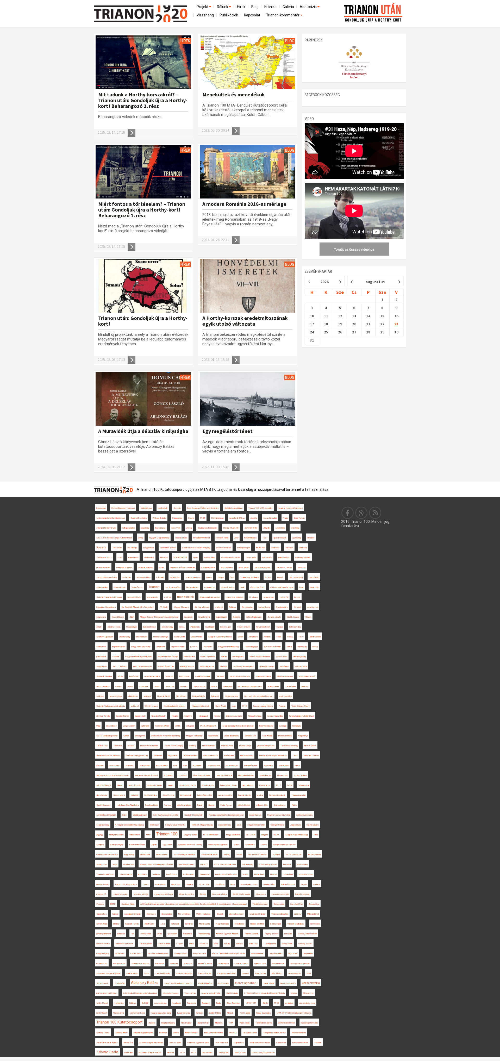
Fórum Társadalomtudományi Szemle (228, 953)
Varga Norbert (129, 726)
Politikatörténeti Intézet (259, 1042)
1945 (295, 755)
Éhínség (99, 765)
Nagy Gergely (120, 587)
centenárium (223, 963)
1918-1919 (251, 1003)
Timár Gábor (186, 1023)
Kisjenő (280, 577)
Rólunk (223, 7)
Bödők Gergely (293, 617)
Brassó (211, 805)
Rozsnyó (163, 1033)
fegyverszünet (276, 953)
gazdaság (296, 538)
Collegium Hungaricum (106, 607)
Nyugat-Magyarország (159, 538)
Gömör (126, 736)
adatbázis (161, 647)
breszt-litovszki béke (149, 745)
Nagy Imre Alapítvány (141, 647)
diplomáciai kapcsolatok (210, 597)
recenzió (169, 676)
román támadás (270, 518)
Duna (191, 943)
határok (267, 637)
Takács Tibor (102, 745)
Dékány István (114, 627)
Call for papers (312, 825)
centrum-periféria (208, 656)
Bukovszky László (228, 785)
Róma (208, 577)
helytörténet (207, 1052)
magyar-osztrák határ (163, 894)
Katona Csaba (301, 666)
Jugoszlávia (295, 825)
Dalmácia (289, 548)
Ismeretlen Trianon (168, 548)
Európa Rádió (209, 557)
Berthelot (287, 864)
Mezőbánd (267, 557)
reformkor (275, 548)
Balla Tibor (253, 943)
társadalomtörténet (201, 538)
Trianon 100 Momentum (126, 884)
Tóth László (251, 557)
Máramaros (284, 765)
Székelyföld (120, 983)
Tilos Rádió (117, 548)
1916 (182, 1052)
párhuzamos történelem (106, 993)
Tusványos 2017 (104, 557)
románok (189, 924)
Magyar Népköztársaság (296, 835)
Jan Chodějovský (162, 973)
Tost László (245, 1013)
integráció (188, 617)
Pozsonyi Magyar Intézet (150, 1052)
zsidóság (174, 963)
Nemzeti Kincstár (224, 775)
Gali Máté (158, 755)
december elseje (236, 914)
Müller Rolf (260, 548)
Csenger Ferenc (277, 825)
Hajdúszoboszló (193, 577)
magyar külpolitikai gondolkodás (138, 656)
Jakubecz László (284, 567)
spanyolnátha (152, 597)
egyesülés (268, 765)
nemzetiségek (116, 696)
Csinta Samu (136, 953)
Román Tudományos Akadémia (272, 755)
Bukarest (215, 696)
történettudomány (254, 617)
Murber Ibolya (245, 745)
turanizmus (101, 647)
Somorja (177, 508)
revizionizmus (119, 963)
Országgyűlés (282, 607)
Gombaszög (247, 607)
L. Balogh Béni (270, 943)
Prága (285, 518)
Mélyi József (102, 1003)
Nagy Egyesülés (263, 1013)
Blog (255, 7)
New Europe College (201, 775)
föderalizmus (146, 508)
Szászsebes (119, 795)
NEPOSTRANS (103, 785)
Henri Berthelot (208, 745)
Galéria (288, 7)
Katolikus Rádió (127, 904)
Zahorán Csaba (107, 1052)
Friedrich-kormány (260, 904)
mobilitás (156, 874)
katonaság (100, 508)
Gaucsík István (132, 924)
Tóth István (184, 676)
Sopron (146, 884)
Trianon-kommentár (283, 15)
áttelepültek (145, 854)
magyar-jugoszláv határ (161, 1013)
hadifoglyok (162, 508)
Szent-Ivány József (268, 864)
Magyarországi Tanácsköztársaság (237, 726)
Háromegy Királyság (234, 597)
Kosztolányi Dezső (307, 676)
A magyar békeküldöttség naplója (129, 825)
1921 (265, 538)
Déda (159, 934)
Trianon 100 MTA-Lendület (260, 508)
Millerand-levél (313, 914)
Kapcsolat (252, 15)
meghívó (188, 716)
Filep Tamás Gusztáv (142, 666)
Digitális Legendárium (233, 508)
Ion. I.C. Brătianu (120, 666)
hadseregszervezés (309, 1023)
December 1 (111, 726)
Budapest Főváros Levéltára (182, 567)
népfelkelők (213, 736)
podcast (305, 686)
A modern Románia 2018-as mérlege (244, 204)
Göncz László (175, 1042)
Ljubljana (100, 844)
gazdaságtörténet (186, 864)
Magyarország (102, 825)
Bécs (232, 884)
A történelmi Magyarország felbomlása (140, 993)
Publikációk (229, 15)
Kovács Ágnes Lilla (166, 666)
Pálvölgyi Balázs (187, 666)
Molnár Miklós (310, 745)
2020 (99, 627)
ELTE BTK (250, 835)
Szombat (169, 686)
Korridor (294, 993)
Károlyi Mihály (232, 993)
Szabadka (249, 844)
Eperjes (220, 577)
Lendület (184, 686)
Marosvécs (261, 894)
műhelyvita (118, 1003)
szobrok (316, 884)
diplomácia (227, 686)
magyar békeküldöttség (228, 647)
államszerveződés (234, 716)
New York (175, 528)
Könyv (120, 676)
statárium (203, 943)
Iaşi (132, 934)
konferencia (180, 557)
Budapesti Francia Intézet (284, 844)
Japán (154, 844)
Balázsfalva (133, 557)
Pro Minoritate (184, 914)
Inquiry (170, 785)
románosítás (101, 963)
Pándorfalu (194, 627)
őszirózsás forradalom (207, 528)
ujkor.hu (297, 914)
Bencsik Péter (227, 745)
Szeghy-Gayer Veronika (175, 825)
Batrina (176, 1033)
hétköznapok (162, 854)
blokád (245, 874)
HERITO (204, 864)
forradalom (253, 637)
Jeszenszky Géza (187, 785)
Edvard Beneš (118, 617)
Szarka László (274, 617)
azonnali (282, 726)
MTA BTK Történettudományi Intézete (294, 1013)
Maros (236, 844)
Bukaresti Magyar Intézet (146, 775)
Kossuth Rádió (222, 538)
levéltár (260, 795)
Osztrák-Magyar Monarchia (151, 1042)
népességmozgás (170, 993)
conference (315, 924)
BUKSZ (145, 1003)
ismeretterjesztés (288, 983)
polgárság (145, 528)
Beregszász (314, 904)
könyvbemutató (266, 726)
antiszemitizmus (210, 755)
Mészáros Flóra (143, 577)
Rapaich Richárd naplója (168, 656)
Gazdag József (305, 943)
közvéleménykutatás (230, 557)
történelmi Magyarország (137, 755)
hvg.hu (191, 518)
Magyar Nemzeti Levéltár (278, 815)
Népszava (101, 617)
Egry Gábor (167, 844)
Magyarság (268, 597)
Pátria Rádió (244, 1023)
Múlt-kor (100, 696)
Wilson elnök (134, 835)
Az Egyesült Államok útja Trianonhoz (138, 607)
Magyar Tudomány (194, 736)
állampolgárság (299, 656)
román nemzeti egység (240, 676)
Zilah (132, 617)
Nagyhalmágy (192, 587)
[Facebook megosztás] (347, 512)
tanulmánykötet (263, 627)
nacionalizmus (224, 825)
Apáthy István (102, 884)
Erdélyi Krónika (150, 795)
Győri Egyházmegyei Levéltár (165, 815)
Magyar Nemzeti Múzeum (290, 508)
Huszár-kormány (120, 894)
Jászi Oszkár (168, 795)
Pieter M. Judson (311, 755)
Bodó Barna (149, 557)
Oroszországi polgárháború (263, 1052)
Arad (236, 538)
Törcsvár (220, 676)
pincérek (245, 973)
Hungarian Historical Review (108, 973)
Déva (239, 825)
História (273, 874)
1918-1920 (204, 884)
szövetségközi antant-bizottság (110, 518)
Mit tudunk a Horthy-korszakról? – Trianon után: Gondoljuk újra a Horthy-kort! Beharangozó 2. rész (143, 100)
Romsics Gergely (158, 716)
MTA (231, 1023)
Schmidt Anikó (251, 528)
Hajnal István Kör (231, 528)
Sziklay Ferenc (102, 1033)
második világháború (295, 924)
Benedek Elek (250, 736)
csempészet (141, 637)
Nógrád (175, 716)
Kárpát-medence (302, 894)
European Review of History (190, 844)
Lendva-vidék (145, 934)
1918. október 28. (294, 854)
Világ (98, 726)
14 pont (179, 943)
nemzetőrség (160, 1003)
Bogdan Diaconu (168, 1023)
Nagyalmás (101, 666)
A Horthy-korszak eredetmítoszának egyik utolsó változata (245, 321)
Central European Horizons (123, 508)
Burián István (203, 1023)
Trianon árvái (118, 1013)
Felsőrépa (220, 884)
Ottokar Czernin (241, 963)
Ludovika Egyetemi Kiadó (198, 1042)
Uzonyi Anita (179, 637)
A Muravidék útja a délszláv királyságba (143, 431)
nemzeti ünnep (227, 587)
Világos (308, 617)
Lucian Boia (288, 874)
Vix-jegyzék (223, 1052)
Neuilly (227, 943)
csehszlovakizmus (304, 815)
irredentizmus (255, 815)
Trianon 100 (167, 834)
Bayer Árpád (220, 706)
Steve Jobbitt (102, 983)
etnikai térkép (132, 973)
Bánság (202, 894)
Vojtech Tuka (260, 963)
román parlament (103, 934)
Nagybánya (303, 736)
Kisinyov (239, 943)
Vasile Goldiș (160, 884)
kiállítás (132, 1003)
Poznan (282, 706)
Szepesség (177, 518)
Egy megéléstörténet (227, 431)
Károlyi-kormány (231, 696)
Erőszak (297, 607)
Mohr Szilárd (240, 1052)
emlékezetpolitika (263, 676)
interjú (315, 647)
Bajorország (279, 904)
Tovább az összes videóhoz (354, 249)
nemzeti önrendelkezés (158, 953)
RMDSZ (233, 1033)
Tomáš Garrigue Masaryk (185, 854)
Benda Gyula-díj (296, 577)
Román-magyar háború (263, 706)
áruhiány (192, 745)
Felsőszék (134, 676)
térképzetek (287, 943)
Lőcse (239, 854)
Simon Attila (101, 924)
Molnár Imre (308, 993)
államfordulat (101, 795)
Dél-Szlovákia (295, 627)
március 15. (101, 894)
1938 (202, 518)
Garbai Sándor (164, 943)
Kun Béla (288, 934)
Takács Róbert (145, 943)
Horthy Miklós (126, 874)
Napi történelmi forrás (213, 1033)
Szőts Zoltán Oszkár (307, 934)
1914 (193, 1052)
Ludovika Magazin (124, 567)
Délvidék (219, 914)
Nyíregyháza (264, 607)
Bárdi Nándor (315, 637)
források (199, 1013)
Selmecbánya (279, 805)
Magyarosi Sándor (257, 914)
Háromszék (282, 775)
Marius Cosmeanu (285, 676)
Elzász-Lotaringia (160, 637)
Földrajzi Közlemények (106, 528)
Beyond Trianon (122, 716)
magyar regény (102, 953)
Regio (115, 864)
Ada (185, 765)
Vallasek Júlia (261, 805)
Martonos (188, 963)
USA (175, 765)
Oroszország (167, 627)
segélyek (147, 696)
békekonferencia (299, 1033)
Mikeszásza (283, 557)
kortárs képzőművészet (226, 874)
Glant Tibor (175, 884)
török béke (314, 587)
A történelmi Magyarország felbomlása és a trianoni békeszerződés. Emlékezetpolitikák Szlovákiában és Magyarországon (193, 904)
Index (297, 765)
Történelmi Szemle (263, 1023)
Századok (143, 686)
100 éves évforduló (272, 647)
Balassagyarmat (207, 666)
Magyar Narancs (181, 607)
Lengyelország (183, 1013)
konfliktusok (188, 874)
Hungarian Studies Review (274, 1033)
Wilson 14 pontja (186, 894)
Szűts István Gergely (173, 745)
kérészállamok (257, 953)
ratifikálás (128, 1052)
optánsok (145, 726)
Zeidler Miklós (215, 1013)
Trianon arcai (303, 785)
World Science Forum (300, 706)
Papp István (260, 973)
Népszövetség (254, 716)
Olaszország (124, 637)
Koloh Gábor (229, 755)
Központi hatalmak (277, 795)
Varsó (240, 637)
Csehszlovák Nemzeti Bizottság (165, 736)
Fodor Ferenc (226, 805)
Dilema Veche (199, 686)
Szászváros (275, 924)
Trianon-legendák (298, 795)
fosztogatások (151, 805)
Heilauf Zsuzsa (205, 963)
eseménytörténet (302, 557)
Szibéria (236, 617)
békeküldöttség (134, 597)
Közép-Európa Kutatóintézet (301, 716)
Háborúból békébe (246, 775)
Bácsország (160, 528)
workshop (295, 528)
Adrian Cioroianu (191, 1033)
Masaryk (219, 1023)
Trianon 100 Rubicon (140, 963)
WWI (309, 973)
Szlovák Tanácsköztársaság (109, 597)
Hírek (241, 7)
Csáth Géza (264, 785)
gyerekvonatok (280, 538)
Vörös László (281, 656)
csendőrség (314, 577)
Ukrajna (170, 1052)
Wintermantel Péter (286, 1023)
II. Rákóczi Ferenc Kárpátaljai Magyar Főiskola (264, 993)
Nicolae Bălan (269, 884)
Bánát (199, 805)
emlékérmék (128, 864)
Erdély (289, 785)
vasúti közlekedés (184, 973)
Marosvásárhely (285, 736)
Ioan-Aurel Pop (296, 904)
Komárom (208, 647)
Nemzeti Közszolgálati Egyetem (258, 696)
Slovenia (223, 666)
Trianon (154, 587)
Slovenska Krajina (104, 676)
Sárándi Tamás (204, 973)
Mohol (130, 686)
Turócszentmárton (300, 1042)
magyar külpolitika (152, 676)
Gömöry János (151, 706)
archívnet (135, 706)
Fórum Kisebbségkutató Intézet (178, 983)
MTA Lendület (314, 854)
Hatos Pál (283, 597)
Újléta (195, 557)
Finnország (204, 874)
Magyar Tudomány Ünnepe (220, 637)
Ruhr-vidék (197, 765)
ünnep (140, 538)
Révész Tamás (103, 716)
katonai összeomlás (280, 894)
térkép (217, 716)
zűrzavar (121, 934)
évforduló (126, 577)
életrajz (254, 518)
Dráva (156, 686)
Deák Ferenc (299, 518)
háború (115, 914)
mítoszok (175, 924)
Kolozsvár (159, 963)
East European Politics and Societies (202, 508)
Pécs (316, 835)
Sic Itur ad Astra (202, 607)
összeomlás (223, 983)
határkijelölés (238, 656)
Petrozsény (114, 765)
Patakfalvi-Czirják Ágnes (106, 1042)
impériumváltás (118, 647)
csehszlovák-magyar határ (281, 587)
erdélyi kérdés (265, 775)
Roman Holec (181, 538)
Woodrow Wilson (162, 726)
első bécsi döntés (223, 548)
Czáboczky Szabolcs (249, 577)
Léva (162, 924)
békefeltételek (244, 805)
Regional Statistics (138, 518)
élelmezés (151, 914)
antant (214, 686)
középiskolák (185, 795)
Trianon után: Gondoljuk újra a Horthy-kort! (143, 321)
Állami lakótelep (246, 755)
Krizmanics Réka (219, 894)
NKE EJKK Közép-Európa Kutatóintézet (114, 538)
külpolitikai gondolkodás (143, 1033)
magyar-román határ (256, 825)
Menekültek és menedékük (233, 94)
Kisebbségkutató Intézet (174, 706)
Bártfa (265, 1003)
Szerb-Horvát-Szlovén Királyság (196, 548)
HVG (120, 557)
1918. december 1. (211, 835)
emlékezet (154, 825)
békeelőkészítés (204, 795)
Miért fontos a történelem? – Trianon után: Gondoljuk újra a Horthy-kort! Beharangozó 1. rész (141, 210)
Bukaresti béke (149, 627)
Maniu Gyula (204, 924)
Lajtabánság (247, 864)
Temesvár (191, 1003)
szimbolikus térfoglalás (106, 815)
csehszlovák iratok (210, 854)
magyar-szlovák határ (211, 993)
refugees (190, 726)
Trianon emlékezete (105, 874)
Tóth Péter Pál (221, 1042)
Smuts (304, 884)
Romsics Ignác (244, 795)
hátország (302, 647)
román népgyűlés (173, 587)
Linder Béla (280, 528)
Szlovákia (168, 775)
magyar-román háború (226, 973)
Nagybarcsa (148, 548)
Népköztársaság (154, 785)
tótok (242, 587)
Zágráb (266, 528)
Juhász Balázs (300, 775)
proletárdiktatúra (103, 567)
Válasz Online (196, 637)
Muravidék (284, 666)
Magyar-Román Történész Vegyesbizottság (159, 617)
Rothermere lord (190, 755)
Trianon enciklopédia (279, 914)
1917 (278, 785)
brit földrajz (132, 548)
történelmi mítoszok (124, 943)
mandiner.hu (209, 587)
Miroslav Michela (141, 894)
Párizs (294, 805)
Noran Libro (101, 864)
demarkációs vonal (307, 1003)
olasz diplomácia (231, 736)
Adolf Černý (149, 924)
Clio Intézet (181, 696)
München (302, 567)
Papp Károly (129, 854)
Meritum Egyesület (104, 637)
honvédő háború (251, 765)
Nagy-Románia (222, 924)
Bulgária (264, 835)
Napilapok (176, 1003)
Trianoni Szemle (252, 934)
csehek (118, 686)
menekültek (185, 597)
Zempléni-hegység (262, 567)
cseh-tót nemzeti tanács (107, 854)
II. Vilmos (253, 597)
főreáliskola (239, 924)
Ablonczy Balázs (144, 983)
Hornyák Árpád (163, 696)
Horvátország (217, 518)
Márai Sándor (273, 686)
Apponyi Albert (121, 1033)
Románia (101, 547)
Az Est (268, 577)
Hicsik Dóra (259, 874)
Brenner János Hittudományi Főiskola (156, 864)
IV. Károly (164, 607)
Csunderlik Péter (257, 587)
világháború (133, 696)
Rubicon (232, 607)
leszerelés (142, 874)
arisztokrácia (247, 785)
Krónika (270, 7)
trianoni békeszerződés (106, 577)
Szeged (276, 854)
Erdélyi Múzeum (116, 835)
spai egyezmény (266, 666)
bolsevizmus (312, 607)
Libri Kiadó (182, 775)
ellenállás (310, 538)
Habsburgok (203, 716)
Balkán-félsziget (288, 884)
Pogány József (271, 934)
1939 (276, 1003)
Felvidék (317, 1042)
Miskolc (230, 1013)
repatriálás (209, 627)
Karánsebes (101, 914)
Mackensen (145, 765)
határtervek (175, 577)
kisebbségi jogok (140, 815)
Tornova (167, 805)
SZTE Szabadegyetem (106, 736)
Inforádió (160, 577)
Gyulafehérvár (204, 617)
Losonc (263, 844)
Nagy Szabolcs (233, 835)
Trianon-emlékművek (200, 706)
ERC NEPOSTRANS (257, 854)
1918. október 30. (208, 726)
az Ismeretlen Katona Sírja (249, 686)
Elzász (116, 924)
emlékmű (219, 607)
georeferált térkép (237, 518)
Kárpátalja (187, 934)
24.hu (146, 973)
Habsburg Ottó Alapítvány (127, 805)
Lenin (301, 587)
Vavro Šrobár (137, 587)
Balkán (224, 656)
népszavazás (295, 973)
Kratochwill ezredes (249, 884)
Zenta (189, 528)
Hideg (289, 637)
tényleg (227, 854)
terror (216, 943)
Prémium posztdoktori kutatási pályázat (226, 815)
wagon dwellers (102, 686)
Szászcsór (281, 1042)
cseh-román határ (137, 1013)
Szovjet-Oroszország (299, 963)
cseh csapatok (285, 696)
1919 (301, 637)
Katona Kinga (161, 765)
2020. (276, 835)
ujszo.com (172, 934)
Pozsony (100, 904)
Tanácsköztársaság (289, 745)
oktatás (131, 745)
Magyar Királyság (145, 567)
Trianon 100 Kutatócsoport (119, 1022)
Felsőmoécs (171, 874)
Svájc (161, 567)
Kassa (181, 627)
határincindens (250, 538)
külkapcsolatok (128, 528)
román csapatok (225, 795)
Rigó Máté (292, 953)
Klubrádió (134, 795)
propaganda (140, 736)
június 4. (194, 647)
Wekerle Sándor (159, 518)
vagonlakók (173, 755)
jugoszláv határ (177, 647)
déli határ (303, 548)
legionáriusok (221, 617)
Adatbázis (308, 7)
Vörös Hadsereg (203, 914)
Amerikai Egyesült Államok (227, 934)
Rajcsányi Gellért (250, 1033)
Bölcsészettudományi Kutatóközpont (112, 775)
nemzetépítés (232, 765)
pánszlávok (101, 656)
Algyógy (99, 835)
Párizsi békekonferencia (259, 656)
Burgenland (308, 953)
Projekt (203, 7)
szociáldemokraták (132, 914)
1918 (244, 706)
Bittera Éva (128, 1042)
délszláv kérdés (103, 943)
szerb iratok (140, 716)
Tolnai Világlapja (251, 647)
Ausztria (163, 557)
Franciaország (204, 934)
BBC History (277, 973)
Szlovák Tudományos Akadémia (110, 706)
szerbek (115, 656)
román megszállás (275, 716)
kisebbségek (131, 627)
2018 (177, 726)
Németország (134, 785)
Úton (232, 577)
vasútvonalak (102, 587)
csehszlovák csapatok (218, 844)
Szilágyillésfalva (208, 567)
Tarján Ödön (290, 686)
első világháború (246, 983)
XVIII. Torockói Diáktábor (225, 864)
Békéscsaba (189, 656)
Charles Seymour (202, 676)
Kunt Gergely (302, 864)
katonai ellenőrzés (137, 844)
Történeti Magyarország (202, 825)
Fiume (119, 785)
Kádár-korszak (278, 963)
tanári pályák (269, 983)
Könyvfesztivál (199, 953)
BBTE (112, 904)
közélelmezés (208, 785)
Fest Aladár (267, 736)
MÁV (148, 835)
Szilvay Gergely (116, 844)
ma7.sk (167, 597)
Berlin (218, 1003)
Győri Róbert (101, 1013)
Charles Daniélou (205, 983)
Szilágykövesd (180, 953)
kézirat (297, 597)
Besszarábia (166, 914)
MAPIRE (130, 765)
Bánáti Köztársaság (241, 894)
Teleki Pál (118, 745)
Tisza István (190, 993)
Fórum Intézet (243, 627)
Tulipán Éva (238, 1042)
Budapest (206, 1003)
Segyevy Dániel (190, 835)
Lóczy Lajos (225, 627)
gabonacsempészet (265, 745)
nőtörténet (119, 953)
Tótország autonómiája (243, 666)
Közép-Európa (214, 765)
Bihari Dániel (243, 567)
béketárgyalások (184, 805)
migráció (279, 627)
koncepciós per (243, 548)
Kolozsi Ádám (227, 567)
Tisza (278, 637)
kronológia (296, 726)
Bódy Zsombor (233, 1003)
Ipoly (234, 706)
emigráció (289, 1003)
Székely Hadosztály (193, 815)
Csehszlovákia (311, 983)
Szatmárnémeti (103, 805)
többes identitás (257, 924)
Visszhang (205, 15)
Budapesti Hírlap (306, 874)
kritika (289, 647)
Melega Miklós (198, 696)
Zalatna (151, 1023)
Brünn (124, 815)
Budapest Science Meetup (108, 755)
